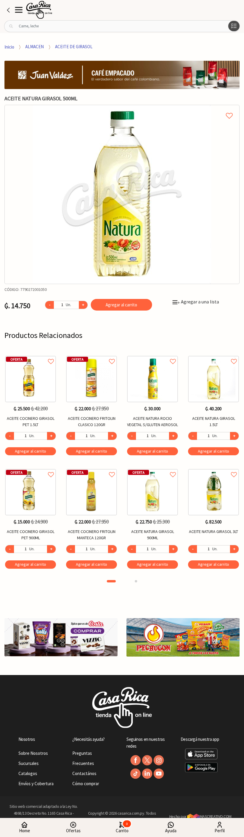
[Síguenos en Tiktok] (135, 774)
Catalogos (27, 773)
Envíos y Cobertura (36, 783)
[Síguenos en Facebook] (135, 760)
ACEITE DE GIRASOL (74, 46)
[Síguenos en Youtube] (159, 774)
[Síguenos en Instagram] (159, 760)
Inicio (9, 46)
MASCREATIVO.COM (216, 816)
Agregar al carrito (121, 305)
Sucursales (28, 763)
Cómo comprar (85, 783)
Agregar (30, 451)
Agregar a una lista (198, 302)
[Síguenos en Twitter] (147, 760)
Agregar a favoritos (30, 354)
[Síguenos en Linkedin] (147, 774)
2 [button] (136, 581)
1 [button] (111, 581)
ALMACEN (34, 46)
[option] (122, 194)
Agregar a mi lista (122, 109)
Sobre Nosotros (33, 753)
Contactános (84, 773)
